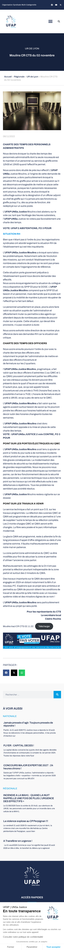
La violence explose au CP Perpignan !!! (25, 821)
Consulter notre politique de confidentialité (23, 937)
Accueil (8, 76)
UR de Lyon (32, 48)
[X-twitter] (60, 5)
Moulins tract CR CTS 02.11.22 (18, 626)
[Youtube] (56, 5)
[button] (50, 21)
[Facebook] (52, 5)
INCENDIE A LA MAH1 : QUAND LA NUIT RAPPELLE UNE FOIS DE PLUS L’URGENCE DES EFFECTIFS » (28, 798)
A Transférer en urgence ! (17, 841)
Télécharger (44, 626)
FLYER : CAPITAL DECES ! (18, 745)
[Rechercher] (57, 694)
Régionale (19, 76)
